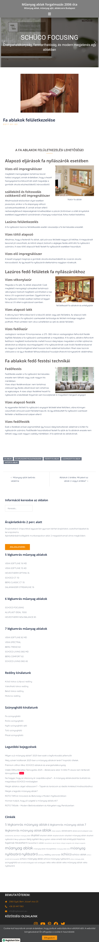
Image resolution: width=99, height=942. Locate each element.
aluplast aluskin (58, 835)
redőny (47, 854)
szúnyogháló (11, 862)
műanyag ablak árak (63, 849)
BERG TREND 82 (13, 647)
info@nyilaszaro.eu (18, 911)
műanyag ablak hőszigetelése (45, 849)
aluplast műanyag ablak (75, 835)
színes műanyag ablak (77, 859)
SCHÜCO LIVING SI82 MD (17, 651)
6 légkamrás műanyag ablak (66, 824)
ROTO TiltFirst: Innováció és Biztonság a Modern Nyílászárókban (35, 796)
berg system (33, 839)
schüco (66, 854)
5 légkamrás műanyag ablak (26, 824)
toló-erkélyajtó (40, 863)
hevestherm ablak (36, 843)
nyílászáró (30, 854)
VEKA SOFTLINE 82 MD (16, 637)
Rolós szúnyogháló (14, 721)
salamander (56, 855)
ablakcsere (66, 830)
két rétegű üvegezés (78, 843)
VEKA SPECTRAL (13, 642)
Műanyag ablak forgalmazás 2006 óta (49, 4)
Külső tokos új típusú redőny (18, 681)
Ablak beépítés (56, 831)
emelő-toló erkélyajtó (66, 839)
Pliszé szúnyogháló (14, 735)
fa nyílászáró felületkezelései (28, 459)
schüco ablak (79, 854)
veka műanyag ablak (72, 862)
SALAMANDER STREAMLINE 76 (19, 587)
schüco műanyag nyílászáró (56, 858)
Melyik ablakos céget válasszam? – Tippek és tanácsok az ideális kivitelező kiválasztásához (49, 786)
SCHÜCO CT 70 (12, 577)
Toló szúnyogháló (13, 730)
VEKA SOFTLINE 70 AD (16, 568)
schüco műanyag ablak (31, 858)
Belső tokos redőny (14, 691)
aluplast (35, 835)
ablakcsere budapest (80, 831)
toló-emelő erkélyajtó (26, 863)
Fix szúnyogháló (12, 716)
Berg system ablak (48, 839)
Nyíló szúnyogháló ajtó (16, 725)
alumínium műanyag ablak (22, 836)
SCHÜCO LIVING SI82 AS (16, 661)
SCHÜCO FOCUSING (14, 607)
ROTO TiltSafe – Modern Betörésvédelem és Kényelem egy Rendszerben (39, 805)
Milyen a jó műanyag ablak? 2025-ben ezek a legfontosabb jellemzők (38, 755)
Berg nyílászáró (20, 839)
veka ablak (56, 862)
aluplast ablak (46, 835)
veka (48, 862)
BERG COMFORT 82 (14, 656)
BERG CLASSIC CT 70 (15, 582)
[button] (49, 42)
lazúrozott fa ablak (71, 459)
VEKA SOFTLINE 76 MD (16, 563)
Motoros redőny (12, 696)
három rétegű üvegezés (64, 843)
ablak (46, 830)
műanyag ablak (19, 848)
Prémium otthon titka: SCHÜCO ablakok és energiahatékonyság (35, 765)
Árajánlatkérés (17, 547)
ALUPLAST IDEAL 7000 (16, 612)
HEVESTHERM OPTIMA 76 (17, 573)
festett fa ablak (52, 459)
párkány (41, 855)
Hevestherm (21, 842)
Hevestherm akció (50, 843)
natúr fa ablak (11, 462)
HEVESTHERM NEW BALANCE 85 (20, 617)
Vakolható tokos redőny (16, 686)
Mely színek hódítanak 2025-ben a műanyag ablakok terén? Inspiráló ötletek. (42, 760)
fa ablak (8, 459)
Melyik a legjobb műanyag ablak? (21, 791)
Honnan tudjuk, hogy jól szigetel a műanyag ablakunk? (31, 800)
